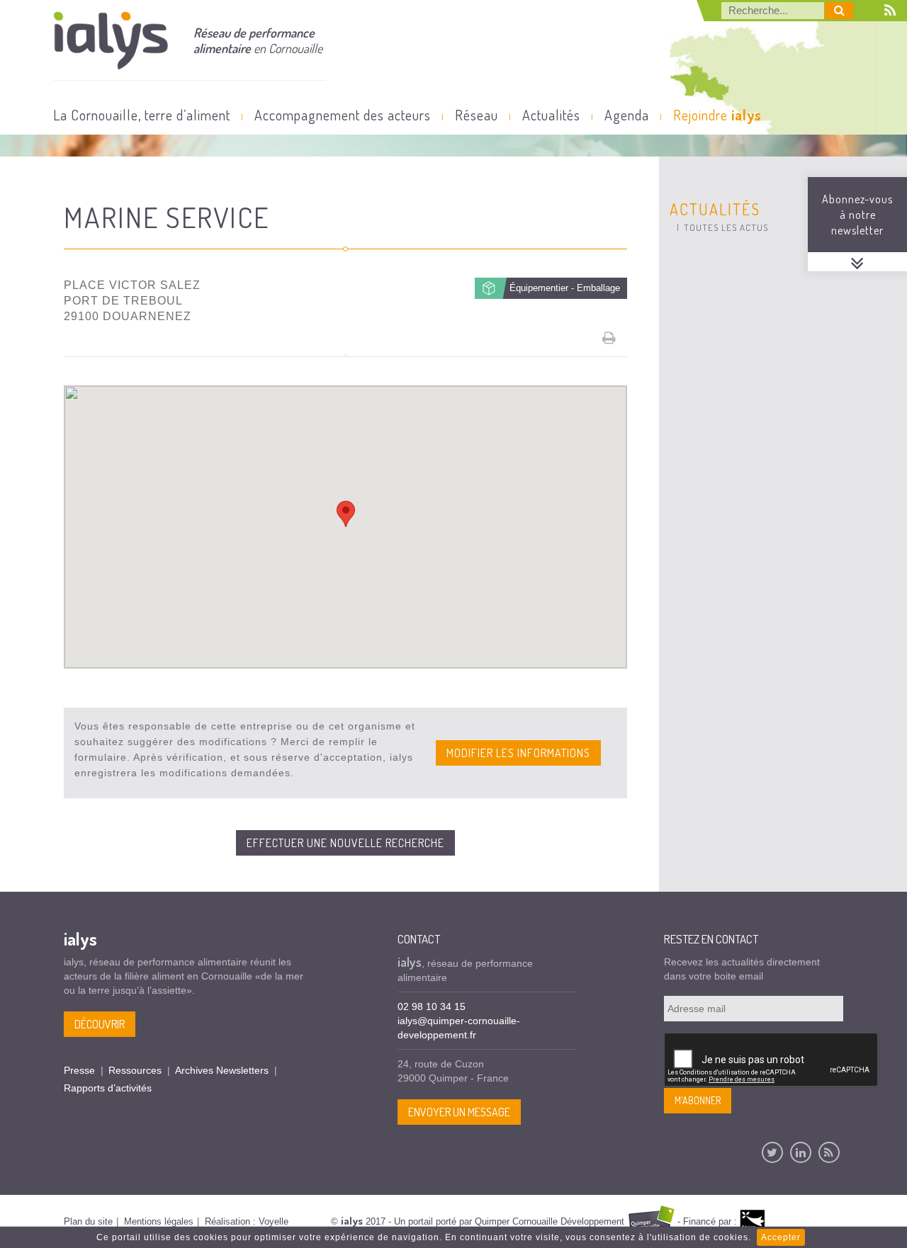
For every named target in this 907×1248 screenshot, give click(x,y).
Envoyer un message (459, 1112)
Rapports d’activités (108, 1088)
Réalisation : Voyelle (246, 1221)
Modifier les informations (518, 753)
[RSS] (829, 1152)
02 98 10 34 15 (432, 1006)
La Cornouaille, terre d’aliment (141, 115)
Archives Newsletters (222, 1070)
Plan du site (88, 1221)
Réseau (476, 115)
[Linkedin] (800, 1152)
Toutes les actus (726, 227)
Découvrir (99, 1024)
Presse (79, 1070)
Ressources (135, 1070)
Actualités (551, 115)
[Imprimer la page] (609, 338)
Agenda (626, 115)
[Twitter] (772, 1152)
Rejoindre (717, 115)
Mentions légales (158, 1221)
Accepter (781, 1237)
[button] (346, 514)
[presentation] (771, 1060)
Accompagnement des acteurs (342, 115)
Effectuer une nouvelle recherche (345, 843)
